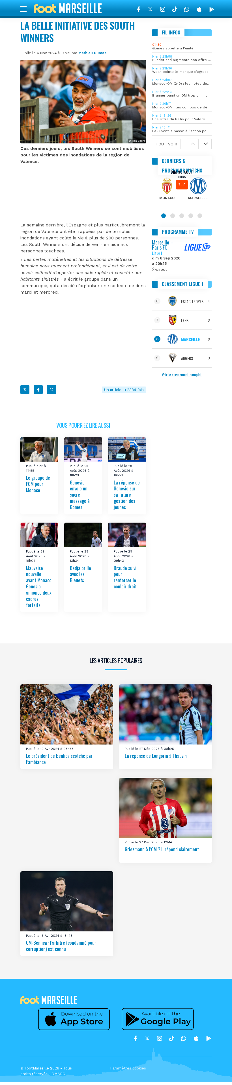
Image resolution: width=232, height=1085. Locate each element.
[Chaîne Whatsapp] (186, 9)
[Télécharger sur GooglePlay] (212, 9)
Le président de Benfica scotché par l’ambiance (59, 759)
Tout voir (166, 144)
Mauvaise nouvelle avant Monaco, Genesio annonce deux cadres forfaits (39, 586)
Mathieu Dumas (92, 53)
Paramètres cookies (128, 1068)
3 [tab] (181, 215)
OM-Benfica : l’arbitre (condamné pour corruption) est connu (61, 946)
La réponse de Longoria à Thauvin (156, 755)
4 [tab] (190, 215)
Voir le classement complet (182, 374)
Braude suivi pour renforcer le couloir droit (125, 577)
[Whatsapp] (51, 389)
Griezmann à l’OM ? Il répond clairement (162, 849)
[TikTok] (174, 9)
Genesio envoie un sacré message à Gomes (80, 494)
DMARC (58, 1074)
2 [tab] (172, 215)
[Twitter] (150, 9)
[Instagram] (162, 9)
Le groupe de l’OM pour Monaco (38, 484)
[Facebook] (138, 9)
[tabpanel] (182, 188)
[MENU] (26, 8)
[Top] (217, 1072)
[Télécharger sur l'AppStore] (199, 9)
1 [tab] (163, 215)
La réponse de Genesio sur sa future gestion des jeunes (127, 494)
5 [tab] (199, 215)
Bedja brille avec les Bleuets (80, 574)
